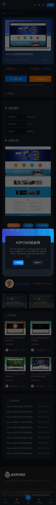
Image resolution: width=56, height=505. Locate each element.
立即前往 (18, 262)
